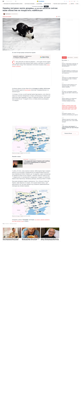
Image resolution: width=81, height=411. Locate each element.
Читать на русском (7, 16)
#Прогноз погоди (13, 223)
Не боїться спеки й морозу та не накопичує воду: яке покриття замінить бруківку (69, 86)
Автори (72, 3)
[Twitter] (71, 1)
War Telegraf (25, 159)
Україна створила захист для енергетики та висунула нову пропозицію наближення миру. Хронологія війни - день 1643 (69, 107)
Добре (46, 6)
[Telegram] (68, 1)
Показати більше (68, 133)
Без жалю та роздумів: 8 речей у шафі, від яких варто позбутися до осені (70, 92)
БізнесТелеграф (47, 3)
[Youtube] (70, 1)
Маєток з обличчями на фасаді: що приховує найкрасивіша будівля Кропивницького (70, 65)
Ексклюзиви (39, 3)
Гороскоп (78, 3)
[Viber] (66, 1)
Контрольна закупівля (29, 3)
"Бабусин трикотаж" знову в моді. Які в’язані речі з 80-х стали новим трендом (70, 120)
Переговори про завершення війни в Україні (13, 3)
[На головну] (40, 1)
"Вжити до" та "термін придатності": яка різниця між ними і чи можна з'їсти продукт (70, 79)
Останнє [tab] (64, 57)
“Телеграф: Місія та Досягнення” (60, 3)
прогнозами (28, 90)
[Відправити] (16, 1)
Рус (77, 1)
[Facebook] (64, 1)
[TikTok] (75, 1)
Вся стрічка (64, 60)
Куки (42, 6)
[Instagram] (73, 1)
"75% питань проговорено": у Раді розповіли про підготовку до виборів (70, 127)
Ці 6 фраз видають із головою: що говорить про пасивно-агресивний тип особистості (70, 72)
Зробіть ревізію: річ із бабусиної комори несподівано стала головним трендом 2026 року (69, 99)
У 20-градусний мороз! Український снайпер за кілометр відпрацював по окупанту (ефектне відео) (36, 162)
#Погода (7, 223)
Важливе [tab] (76, 57)
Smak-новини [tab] (70, 57)
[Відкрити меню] (3, 1)
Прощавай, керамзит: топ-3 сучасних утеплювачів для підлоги (70, 114)
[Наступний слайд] (79, 4)
